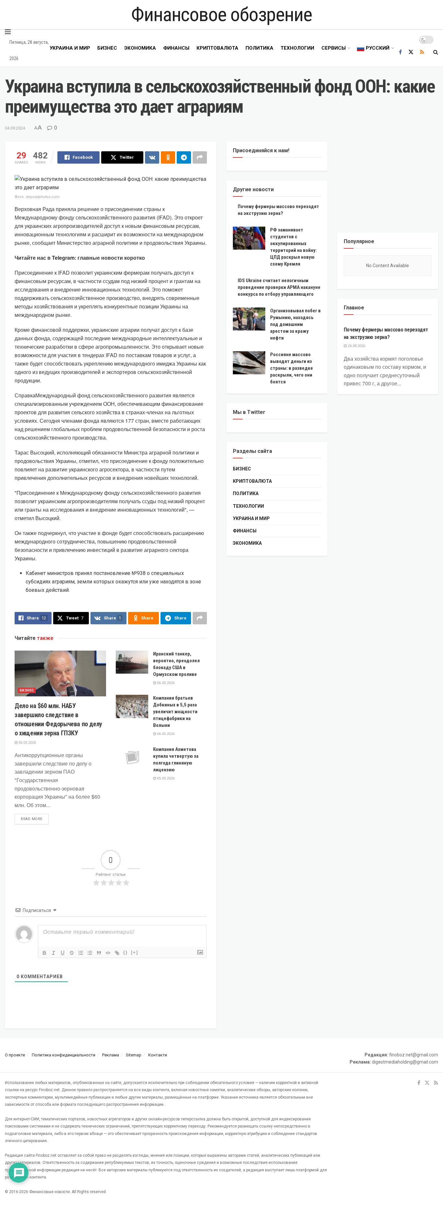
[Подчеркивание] (62, 953)
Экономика (140, 48)
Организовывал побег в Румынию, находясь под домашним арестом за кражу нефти (295, 324)
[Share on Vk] (152, 157)
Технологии (297, 48)
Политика (259, 48)
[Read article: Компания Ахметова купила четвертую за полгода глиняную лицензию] (132, 757)
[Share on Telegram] (184, 157)
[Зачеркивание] (71, 953)
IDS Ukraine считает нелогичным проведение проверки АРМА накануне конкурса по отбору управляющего (279, 287)
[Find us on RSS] (422, 52)
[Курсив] (53, 953)
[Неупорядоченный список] (89, 953)
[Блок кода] (108, 953)
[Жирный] (44, 953)
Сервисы (333, 48)
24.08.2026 (356, 346)
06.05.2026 (27, 743)
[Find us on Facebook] (400, 52)
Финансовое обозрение (221, 14)
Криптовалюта (217, 48)
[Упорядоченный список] (80, 953)
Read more (35, 818)
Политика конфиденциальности (63, 1055)
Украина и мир (70, 48)
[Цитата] (98, 953)
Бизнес (107, 48)
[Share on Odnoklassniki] (168, 157)
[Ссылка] (117, 953)
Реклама (110, 1055)
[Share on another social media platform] (200, 157)
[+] (134, 952)
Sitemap (133, 1055)
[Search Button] (435, 52)
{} (125, 952)
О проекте (15, 1055)
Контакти (157, 1055)
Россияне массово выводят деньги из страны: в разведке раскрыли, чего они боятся (291, 368)
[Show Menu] (8, 32)
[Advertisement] (387, 182)
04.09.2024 (15, 128)
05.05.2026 (165, 778)
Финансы (176, 48)
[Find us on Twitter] (410, 52)
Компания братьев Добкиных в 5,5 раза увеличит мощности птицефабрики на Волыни (175, 711)
